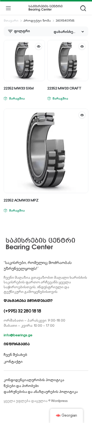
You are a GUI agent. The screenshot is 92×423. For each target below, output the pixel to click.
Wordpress (59, 400)
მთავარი (11, 20)
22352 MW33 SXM (19, 88)
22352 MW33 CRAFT (64, 88)
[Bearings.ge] (45, 8)
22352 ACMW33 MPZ (21, 200)
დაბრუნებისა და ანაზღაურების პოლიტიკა (41, 391)
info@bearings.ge (18, 335)
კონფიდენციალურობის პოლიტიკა (34, 380)
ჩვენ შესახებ (15, 354)
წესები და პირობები (21, 386)
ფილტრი (21, 31)
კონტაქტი (13, 361)
